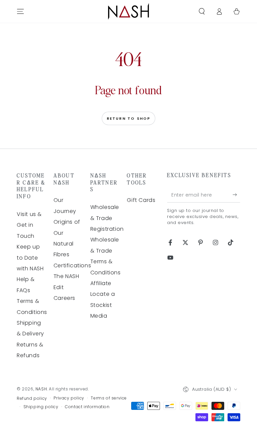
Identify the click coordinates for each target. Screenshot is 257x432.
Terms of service (109, 398)
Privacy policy (69, 398)
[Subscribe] (236, 194)
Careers (64, 298)
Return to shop (129, 118)
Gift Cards (141, 200)
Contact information (87, 407)
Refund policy (32, 398)
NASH (41, 389)
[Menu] (20, 11)
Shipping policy (41, 407)
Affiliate (100, 283)
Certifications (72, 265)
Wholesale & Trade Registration (107, 218)
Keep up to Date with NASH (30, 257)
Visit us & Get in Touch (29, 225)
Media (98, 316)
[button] (201, 11)
